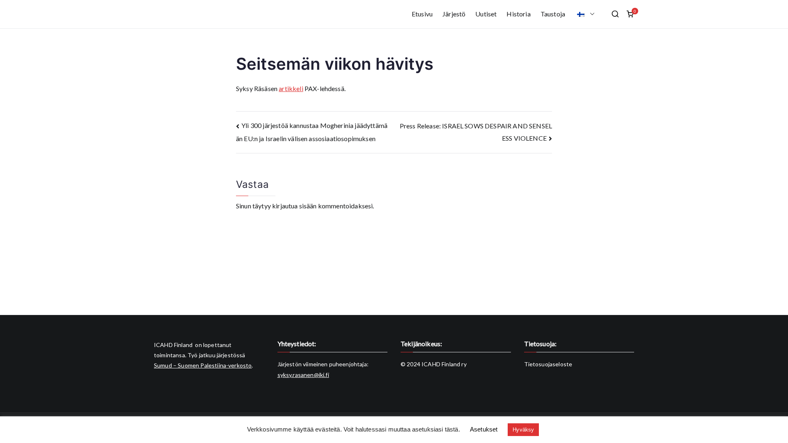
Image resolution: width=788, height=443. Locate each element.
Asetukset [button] (483, 429)
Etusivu (422, 14)
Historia (518, 14)
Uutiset (486, 14)
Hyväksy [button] (523, 430)
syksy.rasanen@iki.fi (303, 374)
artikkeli (291, 88)
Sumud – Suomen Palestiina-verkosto (203, 365)
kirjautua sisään (294, 206)
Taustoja (553, 14)
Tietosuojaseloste (548, 364)
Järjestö (453, 14)
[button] (590, 14)
